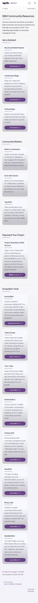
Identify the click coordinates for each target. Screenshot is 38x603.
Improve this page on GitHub (14, 572)
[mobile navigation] (35, 3)
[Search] (29, 3)
